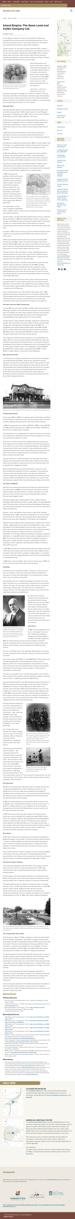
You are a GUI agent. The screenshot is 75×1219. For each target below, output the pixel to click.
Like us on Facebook (37, 2)
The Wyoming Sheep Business (61, 156)
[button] (68, 40)
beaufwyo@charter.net (59, 1095)
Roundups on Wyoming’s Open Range (61, 205)
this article (29, 1154)
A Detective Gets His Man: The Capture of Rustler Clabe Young (62, 191)
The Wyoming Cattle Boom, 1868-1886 (62, 151)
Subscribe (16, 2)
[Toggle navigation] (71, 11)
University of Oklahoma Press (29, 1065)
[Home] (14, 10)
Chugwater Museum (36, 1088)
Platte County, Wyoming (60, 166)
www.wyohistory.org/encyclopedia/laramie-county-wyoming (22, 1042)
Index (47, 2)
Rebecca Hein (9, 34)
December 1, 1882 (61, 66)
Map (51, 2)
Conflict (59, 112)
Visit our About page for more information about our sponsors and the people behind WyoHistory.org (34, 1205)
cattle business (61, 127)
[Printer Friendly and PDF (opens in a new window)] (62, 269)
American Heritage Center (39, 1120)
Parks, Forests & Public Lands (61, 116)
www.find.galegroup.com (11, 1006)
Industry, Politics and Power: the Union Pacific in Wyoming (62, 198)
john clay (59, 130)
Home (4, 2)
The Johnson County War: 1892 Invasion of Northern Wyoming (62, 173)
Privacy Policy (8, 1217)
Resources (25, 2)
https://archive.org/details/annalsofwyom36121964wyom (20, 1038)
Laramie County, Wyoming (61, 161)
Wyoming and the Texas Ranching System (62, 211)
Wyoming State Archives (29, 1067)
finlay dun (60, 134)
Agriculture (60, 105)
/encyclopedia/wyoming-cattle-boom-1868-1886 (23, 1052)
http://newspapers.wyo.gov (37, 1007)
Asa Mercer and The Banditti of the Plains (62, 180)
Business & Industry (62, 109)
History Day (58, 2)
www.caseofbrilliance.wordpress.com (63, 264)
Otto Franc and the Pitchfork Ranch (62, 146)
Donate (4, 5)
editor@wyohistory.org (32, 1074)
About (9, 2)
